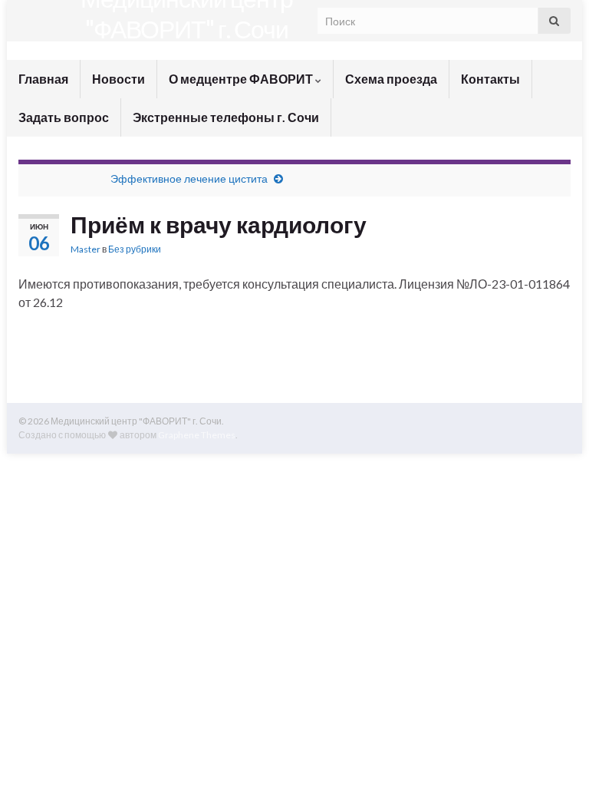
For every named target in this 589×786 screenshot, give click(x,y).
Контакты (490, 78)
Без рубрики (134, 249)
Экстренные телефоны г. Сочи (226, 117)
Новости (118, 78)
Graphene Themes (196, 435)
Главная (43, 78)
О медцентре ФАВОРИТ (242, 78)
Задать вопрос (63, 117)
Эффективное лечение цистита (189, 178)
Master (85, 249)
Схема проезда (391, 78)
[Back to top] (554, 751)
